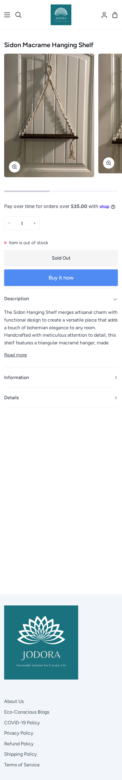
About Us (14, 701)
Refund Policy (18, 744)
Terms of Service (22, 765)
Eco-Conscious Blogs (26, 712)
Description (16, 298)
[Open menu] (5, 15)
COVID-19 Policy (22, 722)
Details (11, 397)
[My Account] (102, 15)
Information (16, 377)
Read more (15, 355)
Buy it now (61, 277)
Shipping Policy (20, 754)
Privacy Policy (18, 733)
